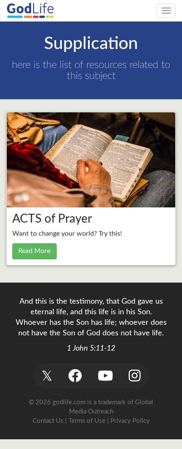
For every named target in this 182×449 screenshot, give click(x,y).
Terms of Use (87, 421)
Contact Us (48, 421)
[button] (47, 375)
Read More (34, 251)
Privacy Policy (130, 421)
